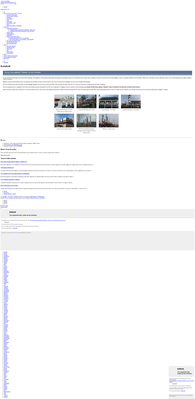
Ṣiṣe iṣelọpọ (9, 18)
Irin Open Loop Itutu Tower (13, 40)
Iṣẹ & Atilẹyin (10, 53)
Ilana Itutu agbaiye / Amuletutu (14, 25)
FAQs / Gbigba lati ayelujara (10, 55)
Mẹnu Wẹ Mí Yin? (11, 46)
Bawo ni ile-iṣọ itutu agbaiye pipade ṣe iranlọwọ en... (14, 161)
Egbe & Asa (10, 51)
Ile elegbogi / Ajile (11, 23)
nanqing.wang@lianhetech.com (14, 144)
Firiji (8, 20)
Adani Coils (9, 32)
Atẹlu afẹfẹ (9, 35)
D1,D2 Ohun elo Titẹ (12, 42)
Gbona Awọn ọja (33, 196)
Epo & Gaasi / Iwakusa (12, 16)
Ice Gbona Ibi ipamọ (12, 43)
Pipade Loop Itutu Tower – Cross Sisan (19, 38)
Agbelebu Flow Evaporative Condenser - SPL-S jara (22, 29)
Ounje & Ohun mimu (12, 14)
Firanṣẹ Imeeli (4, 207)
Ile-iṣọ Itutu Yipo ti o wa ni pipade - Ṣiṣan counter (22, 39)
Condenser (10, 197)
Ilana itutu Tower (35, 197)
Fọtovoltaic (9, 21)
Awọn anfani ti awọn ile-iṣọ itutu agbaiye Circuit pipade (15, 173)
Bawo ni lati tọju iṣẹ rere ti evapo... (9, 185)
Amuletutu (42, 197)
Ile (4, 12)
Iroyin (5, 54)
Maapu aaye (41, 196)
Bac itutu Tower (18, 197)
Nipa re (5, 191)
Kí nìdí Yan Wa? (11, 47)
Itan (8, 50)
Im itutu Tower (4, 197)
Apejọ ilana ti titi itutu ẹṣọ (7, 167)
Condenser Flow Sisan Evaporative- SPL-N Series (22, 31)
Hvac (8, 24)
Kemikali (9, 17)
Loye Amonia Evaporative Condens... (10, 179)
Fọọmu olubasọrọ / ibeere (10, 57)
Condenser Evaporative (12, 28)
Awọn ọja (6, 27)
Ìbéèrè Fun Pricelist (5, 155)
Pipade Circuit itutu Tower (13, 36)
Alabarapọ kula (10, 34)
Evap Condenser (26, 197)
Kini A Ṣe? (9, 49)
